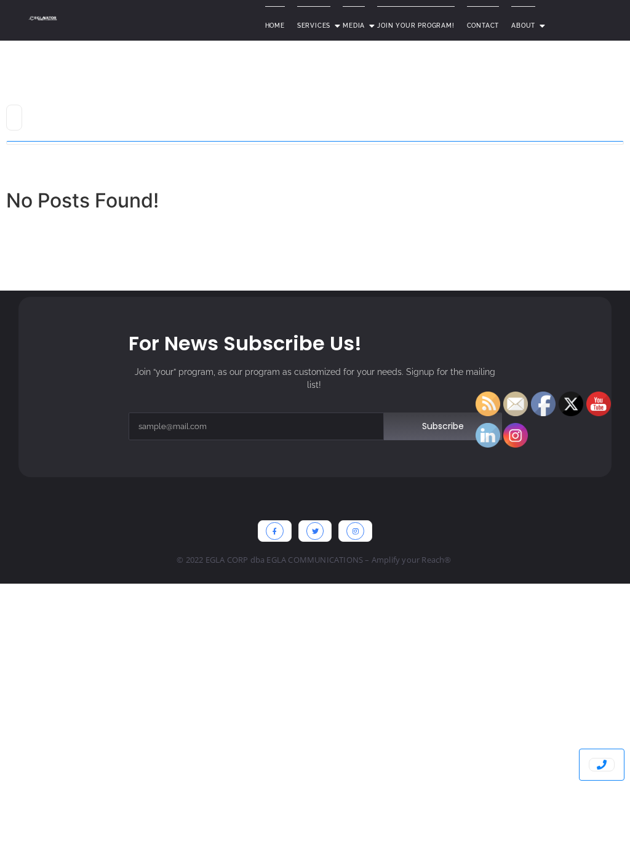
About (523, 25)
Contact (483, 25)
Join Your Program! (415, 25)
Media (354, 25)
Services (313, 25)
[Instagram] (355, 531)
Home (275, 25)
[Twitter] (315, 531)
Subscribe (443, 426)
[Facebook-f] (275, 531)
